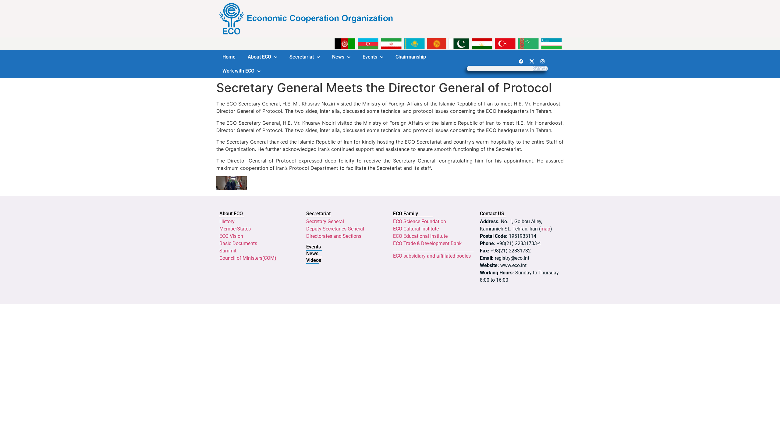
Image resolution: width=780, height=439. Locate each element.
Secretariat (301, 57)
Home (229, 57)
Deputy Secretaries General (335, 229)
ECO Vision (231, 236)
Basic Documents (238, 243)
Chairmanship (410, 57)
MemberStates (235, 229)
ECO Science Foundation (419, 221)
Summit (227, 251)
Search (540, 68)
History (227, 221)
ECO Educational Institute (420, 236)
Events (370, 57)
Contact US (492, 213)
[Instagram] (542, 61)
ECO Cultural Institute (416, 229)
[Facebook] (521, 61)
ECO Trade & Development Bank (427, 243)
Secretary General (325, 221)
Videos (313, 260)
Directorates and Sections (333, 236)
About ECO (259, 57)
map (545, 229)
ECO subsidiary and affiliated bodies (432, 256)
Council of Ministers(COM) (247, 258)
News (338, 57)
